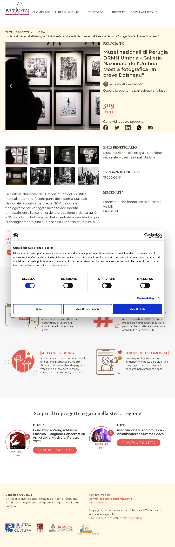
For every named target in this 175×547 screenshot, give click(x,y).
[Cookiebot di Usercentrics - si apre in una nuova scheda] (147, 235)
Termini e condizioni (131, 518)
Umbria (39, 32)
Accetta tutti (137, 309)
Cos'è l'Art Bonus (144, 12)
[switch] (68, 285)
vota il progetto (57, 450)
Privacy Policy (98, 502)
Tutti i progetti (17, 32)
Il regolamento (67, 12)
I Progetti (118, 12)
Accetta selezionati (87, 309)
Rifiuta (38, 309)
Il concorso (94, 12)
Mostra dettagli (146, 298)
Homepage (42, 12)
